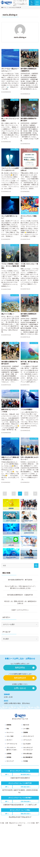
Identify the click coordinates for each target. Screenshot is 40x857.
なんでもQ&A (27, 743)
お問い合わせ (20, 688)
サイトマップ (10, 761)
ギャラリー (9, 740)
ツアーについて (27, 740)
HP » (6, 774)
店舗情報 (25, 732)
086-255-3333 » (26, 814)
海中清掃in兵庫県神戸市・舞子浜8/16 (20, 580)
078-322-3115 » (26, 787)
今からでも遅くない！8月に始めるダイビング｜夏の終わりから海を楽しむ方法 (20, 587)
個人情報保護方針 (28, 757)
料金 (8, 728)
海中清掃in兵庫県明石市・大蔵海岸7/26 (20, 595)
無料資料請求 (20, 678)
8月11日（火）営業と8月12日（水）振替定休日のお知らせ (20, 602)
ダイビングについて (28, 736)
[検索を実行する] (36, 565)
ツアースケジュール (12, 743)
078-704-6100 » (26, 801)
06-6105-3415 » (26, 774)
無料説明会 (20, 667)
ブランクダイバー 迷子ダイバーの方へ (11, 748)
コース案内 (26, 728)
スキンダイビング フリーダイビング (27, 748)
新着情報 (9, 724)
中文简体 (25, 761)
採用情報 (9, 757)
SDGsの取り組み (27, 753)
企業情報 (9, 753)
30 (35, 493)
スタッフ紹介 (10, 736)
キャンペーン (10, 732)
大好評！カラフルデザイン (20, 610)
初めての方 (26, 724)
